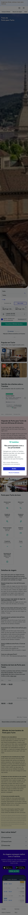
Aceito (14, 468)
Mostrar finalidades (14, 472)
